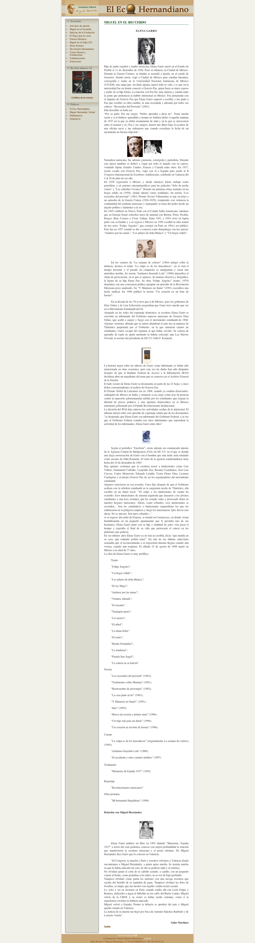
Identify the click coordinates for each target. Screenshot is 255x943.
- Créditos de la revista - (82, 98)
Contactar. (148, 938)
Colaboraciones (77, 58)
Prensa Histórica (78, 39)
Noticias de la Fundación (82, 32)
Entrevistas (75, 61)
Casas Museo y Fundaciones (78, 53)
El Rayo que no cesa (80, 36)
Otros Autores (77, 45)
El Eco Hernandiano (80, 109)
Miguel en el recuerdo (80, 29)
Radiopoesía (76, 115)
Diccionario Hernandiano (82, 49)
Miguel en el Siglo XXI (81, 42)
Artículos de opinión (80, 26)
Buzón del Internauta (126, 935)
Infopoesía (75, 119)
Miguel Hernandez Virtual (82, 112)
